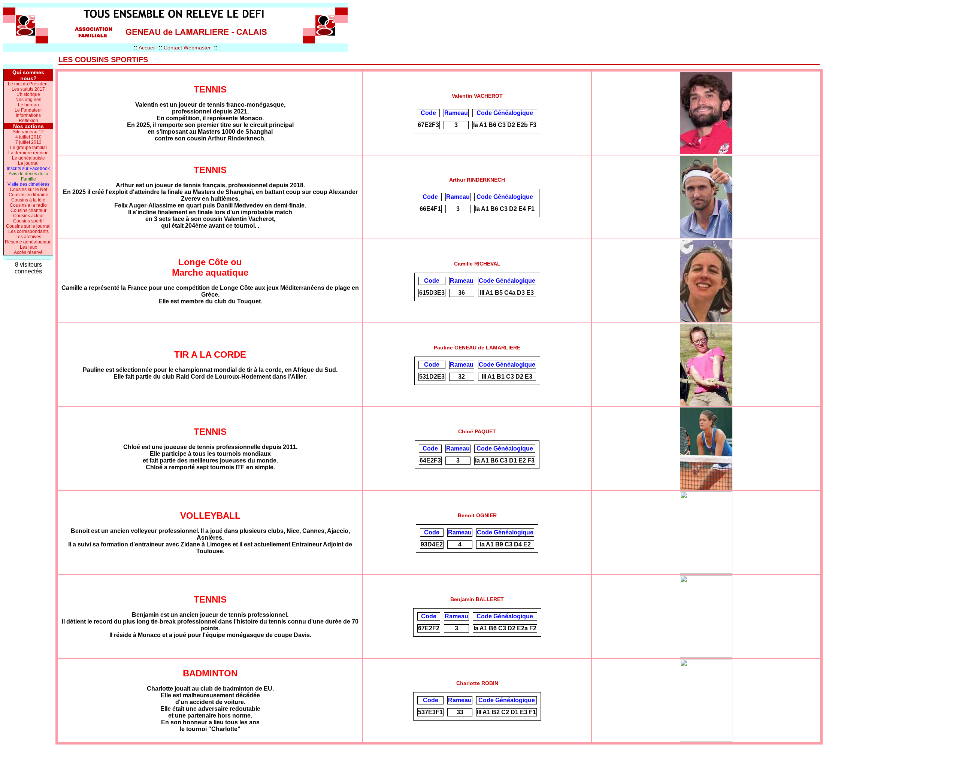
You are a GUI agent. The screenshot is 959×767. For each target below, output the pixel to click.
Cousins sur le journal (28, 226)
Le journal (28, 163)
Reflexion (28, 120)
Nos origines (28, 99)
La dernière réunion (28, 152)
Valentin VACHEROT (477, 96)
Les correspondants (28, 231)
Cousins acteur (28, 215)
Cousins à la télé (28, 200)
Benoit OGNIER (477, 515)
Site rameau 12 (28, 131)
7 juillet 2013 (28, 142)
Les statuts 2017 (28, 89)
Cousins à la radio (28, 205)
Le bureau (28, 104)
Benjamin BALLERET (477, 599)
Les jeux (28, 247)
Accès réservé (28, 252)
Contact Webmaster (187, 48)
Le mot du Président (28, 84)
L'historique (28, 94)
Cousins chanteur (28, 210)
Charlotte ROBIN (477, 683)
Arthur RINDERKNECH (477, 180)
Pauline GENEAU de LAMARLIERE (477, 348)
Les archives (28, 236)
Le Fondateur (28, 110)
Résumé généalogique (28, 242)
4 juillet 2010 (28, 137)
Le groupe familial (28, 147)
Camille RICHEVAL (477, 264)
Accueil (147, 48)
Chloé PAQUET (477, 431)
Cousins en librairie (28, 194)
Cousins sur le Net (28, 189)
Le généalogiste (28, 158)
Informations (28, 115)
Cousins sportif (28, 221)
